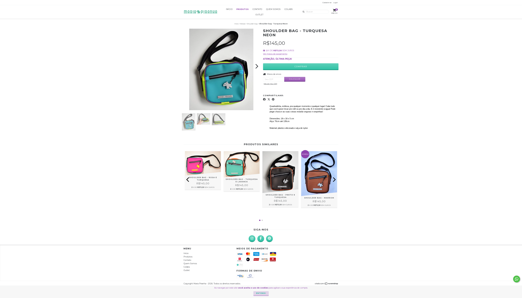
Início (229, 9)
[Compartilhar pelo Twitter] (269, 99)
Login (335, 2)
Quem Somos (273, 9)
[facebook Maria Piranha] (260, 238)
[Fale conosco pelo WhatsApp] (516, 279)
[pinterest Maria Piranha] (269, 238)
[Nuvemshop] (326, 284)
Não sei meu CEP (270, 84)
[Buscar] (303, 11)
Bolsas (242, 24)
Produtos (242, 9)
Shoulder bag (252, 24)
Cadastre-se (326, 2)
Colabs (288, 9)
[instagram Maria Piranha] (252, 238)
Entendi (261, 293)
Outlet (259, 14)
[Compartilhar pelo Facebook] (264, 99)
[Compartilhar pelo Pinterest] (273, 99)
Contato (257, 9)
